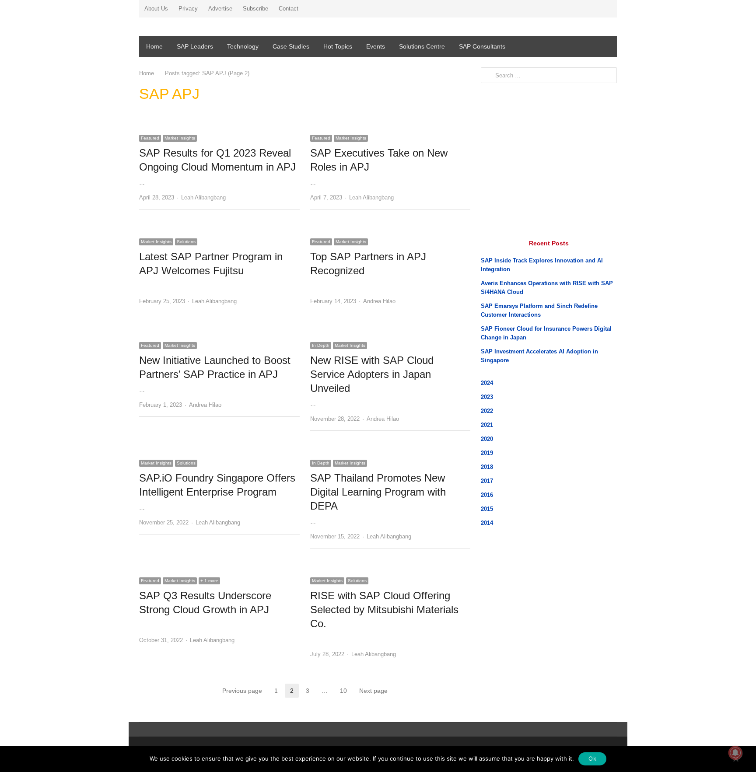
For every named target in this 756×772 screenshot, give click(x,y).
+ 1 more (209, 580)
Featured (150, 138)
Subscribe (255, 8)
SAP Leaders (195, 46)
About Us (156, 8)
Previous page (242, 690)
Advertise (220, 8)
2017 (487, 481)
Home (154, 46)
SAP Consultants (482, 46)
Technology (243, 46)
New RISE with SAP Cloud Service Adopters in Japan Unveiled (372, 374)
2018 (487, 467)
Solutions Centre (422, 46)
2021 (487, 425)
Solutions (186, 241)
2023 (487, 397)
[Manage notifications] (735, 753)
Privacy (188, 8)
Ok (592, 758)
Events (375, 46)
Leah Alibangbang (203, 197)
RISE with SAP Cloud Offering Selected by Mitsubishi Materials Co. (384, 609)
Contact (288, 8)
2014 (487, 523)
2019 (487, 453)
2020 (487, 439)
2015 (487, 509)
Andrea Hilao (379, 301)
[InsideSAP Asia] (215, 27)
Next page (373, 690)
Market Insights (179, 138)
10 (346, 691)
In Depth (320, 345)
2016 (487, 495)
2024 (487, 383)
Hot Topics (337, 46)
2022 (487, 411)
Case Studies (291, 46)
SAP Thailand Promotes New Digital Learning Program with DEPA (378, 492)
